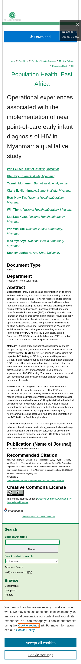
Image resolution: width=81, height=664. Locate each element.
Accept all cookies (41, 643)
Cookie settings (28, 625)
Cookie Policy (25, 630)
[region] (40, 632)
